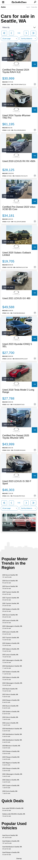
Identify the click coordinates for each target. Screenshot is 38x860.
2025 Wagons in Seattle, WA (11, 764)
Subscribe (34, 7)
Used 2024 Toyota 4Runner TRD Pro (16, 116)
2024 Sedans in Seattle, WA (10, 610)
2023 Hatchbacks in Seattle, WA (12, 667)
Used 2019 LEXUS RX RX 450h (18, 161)
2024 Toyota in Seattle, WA (10, 593)
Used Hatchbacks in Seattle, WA (12, 848)
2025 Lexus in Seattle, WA (10, 656)
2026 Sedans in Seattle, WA (10, 712)
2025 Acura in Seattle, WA (10, 707)
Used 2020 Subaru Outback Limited (16, 253)
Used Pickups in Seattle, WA (10, 853)
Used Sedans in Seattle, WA (10, 842)
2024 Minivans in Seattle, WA (11, 747)
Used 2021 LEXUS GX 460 (16, 298)
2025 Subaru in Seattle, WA (10, 650)
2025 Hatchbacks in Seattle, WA (12, 735)
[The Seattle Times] (19, 2)
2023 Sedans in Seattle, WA (10, 673)
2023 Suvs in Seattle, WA (10, 587)
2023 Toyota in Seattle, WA (10, 638)
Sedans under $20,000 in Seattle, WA (13, 815)
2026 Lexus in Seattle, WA (10, 724)
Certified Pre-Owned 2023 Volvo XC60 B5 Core (18, 208)
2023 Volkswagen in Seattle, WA (12, 661)
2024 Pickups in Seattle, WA (10, 701)
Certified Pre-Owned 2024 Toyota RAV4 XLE (15, 71)
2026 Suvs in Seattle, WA (10, 616)
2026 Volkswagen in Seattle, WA (12, 775)
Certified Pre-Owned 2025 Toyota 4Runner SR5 (15, 436)
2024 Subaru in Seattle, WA (10, 678)
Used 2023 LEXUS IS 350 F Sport (16, 482)
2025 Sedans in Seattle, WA (10, 644)
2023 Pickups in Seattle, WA (10, 752)
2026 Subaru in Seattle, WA (10, 781)
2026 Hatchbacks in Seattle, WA (12, 741)
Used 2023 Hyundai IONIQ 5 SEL (17, 345)
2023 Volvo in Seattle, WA (10, 695)
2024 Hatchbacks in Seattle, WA (12, 729)
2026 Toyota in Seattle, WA (10, 604)
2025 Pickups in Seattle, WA (10, 758)
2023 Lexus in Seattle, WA (10, 621)
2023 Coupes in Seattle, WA (10, 786)
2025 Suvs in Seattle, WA (10, 576)
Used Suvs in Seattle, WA (10, 836)
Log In (28, 7)
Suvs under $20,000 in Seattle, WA (12, 809)
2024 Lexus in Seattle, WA (10, 633)
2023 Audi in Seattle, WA (9, 690)
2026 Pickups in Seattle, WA (10, 769)
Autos (3, 7)
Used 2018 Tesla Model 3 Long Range (18, 391)
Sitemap (19, 858)
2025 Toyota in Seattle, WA (10, 599)
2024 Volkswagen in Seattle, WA (12, 684)
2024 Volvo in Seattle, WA (10, 718)
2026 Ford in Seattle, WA (9, 792)
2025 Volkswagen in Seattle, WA (12, 627)
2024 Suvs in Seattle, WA (10, 582)
